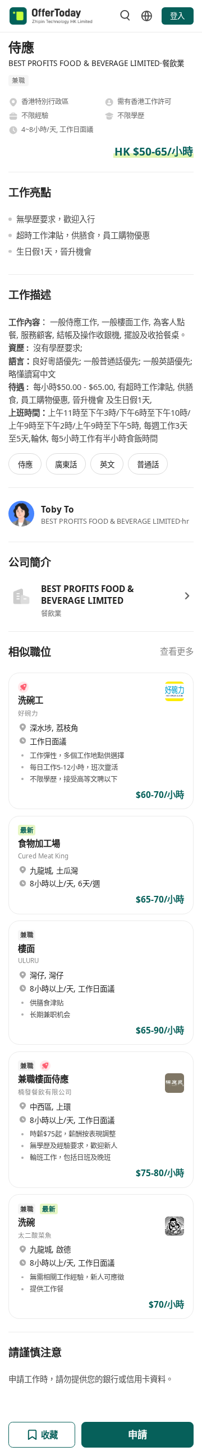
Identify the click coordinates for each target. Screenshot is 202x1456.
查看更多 (177, 651)
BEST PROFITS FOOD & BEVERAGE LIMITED (87, 595)
